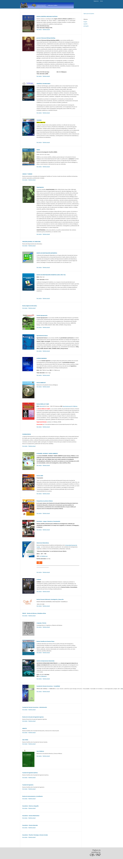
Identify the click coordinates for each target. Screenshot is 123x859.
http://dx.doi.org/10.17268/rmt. (70, 406)
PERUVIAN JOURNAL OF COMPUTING (31, 241)
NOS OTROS (25, 739)
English (85, 21)
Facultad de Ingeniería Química (30, 772)
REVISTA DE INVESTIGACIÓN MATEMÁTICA (47, 253)
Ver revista (39, 29)
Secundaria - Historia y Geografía (30, 806)
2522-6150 (41, 406)
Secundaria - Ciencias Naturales (30, 825)
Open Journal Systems (89, 13)
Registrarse (96, 1)
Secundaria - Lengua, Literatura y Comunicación (48, 521)
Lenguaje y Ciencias (41, 623)
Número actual (46, 29)
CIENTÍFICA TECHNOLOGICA (43, 83)
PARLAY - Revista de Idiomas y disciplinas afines (34, 613)
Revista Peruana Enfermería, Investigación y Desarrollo (50, 599)
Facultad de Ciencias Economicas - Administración (34, 707)
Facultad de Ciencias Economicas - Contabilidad (48, 686)
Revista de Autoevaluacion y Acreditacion (32, 796)
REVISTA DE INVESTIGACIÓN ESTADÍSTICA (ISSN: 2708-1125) (51, 274)
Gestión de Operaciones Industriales (45, 661)
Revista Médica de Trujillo (43, 404)
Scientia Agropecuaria (42, 315)
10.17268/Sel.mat (43, 556)
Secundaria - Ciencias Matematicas (30, 815)
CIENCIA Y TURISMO (27, 174)
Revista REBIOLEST (41, 382)
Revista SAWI (40, 475)
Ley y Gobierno (40, 751)
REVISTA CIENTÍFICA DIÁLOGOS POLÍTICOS (47, 16)
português (86, 26)
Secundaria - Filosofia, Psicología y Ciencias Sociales (35, 835)
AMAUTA (24, 728)
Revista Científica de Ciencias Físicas (45, 641)
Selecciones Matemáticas (43, 543)
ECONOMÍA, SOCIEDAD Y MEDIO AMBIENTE (47, 453)
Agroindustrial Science (42, 335)
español (85, 24)
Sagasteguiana (40, 187)
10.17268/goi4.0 (43, 676)
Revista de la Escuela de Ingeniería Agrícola (33, 717)
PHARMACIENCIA (26, 434)
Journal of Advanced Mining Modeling (46, 38)
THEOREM (39, 120)
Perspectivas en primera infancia (45, 501)
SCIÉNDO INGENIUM (42, 358)
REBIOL (38, 149)
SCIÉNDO (39, 579)
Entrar (101, 1)
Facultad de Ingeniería (27, 785)
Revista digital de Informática (29, 305)
